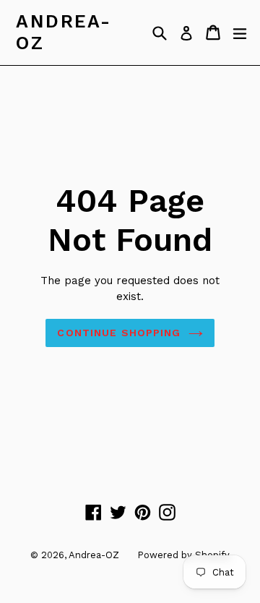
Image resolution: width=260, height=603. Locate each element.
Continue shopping (119, 332)
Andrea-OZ (64, 32)
